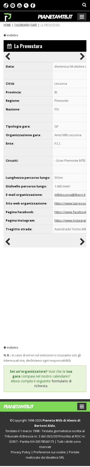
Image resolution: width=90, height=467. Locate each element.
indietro (12, 35)
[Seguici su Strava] (26, 5)
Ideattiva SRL (55, 457)
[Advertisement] (45, 296)
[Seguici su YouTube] (19, 5)
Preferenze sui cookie (50, 452)
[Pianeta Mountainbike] (8, 16)
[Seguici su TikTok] (6, 5)
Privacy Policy (20, 452)
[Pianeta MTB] (23, 406)
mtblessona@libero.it (69, 194)
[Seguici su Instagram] (12, 5)
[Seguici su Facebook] (32, 5)
